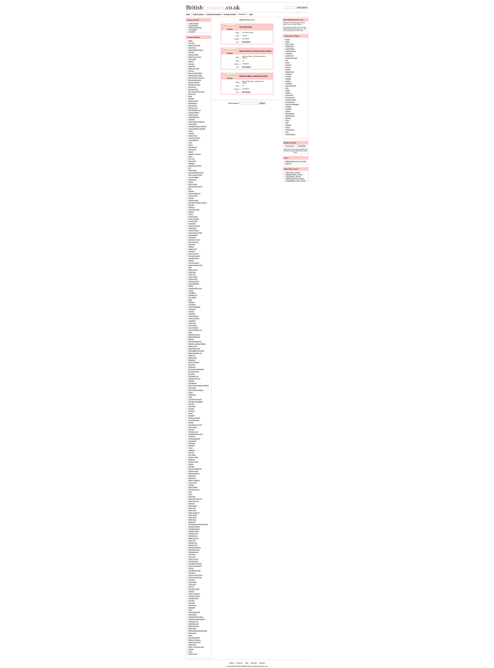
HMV (190, 267)
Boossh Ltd (192, 94)
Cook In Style (192, 135)
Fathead (191, 198)
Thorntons (191, 580)
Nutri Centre (192, 388)
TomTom (191, 587)
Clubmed (191, 133)
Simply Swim (192, 517)
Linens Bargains (193, 316)
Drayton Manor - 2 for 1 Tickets (296, 180)
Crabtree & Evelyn (194, 138)
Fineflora (191, 212)
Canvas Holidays (193, 112)
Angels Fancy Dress (194, 57)
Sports (288, 127)
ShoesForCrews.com (195, 499)
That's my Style (193, 559)
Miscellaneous (290, 113)
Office (287, 120)
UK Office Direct (193, 598)
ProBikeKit (191, 450)
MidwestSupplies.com (195, 353)
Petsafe (190, 422)
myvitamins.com (193, 376)
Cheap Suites (192, 124)
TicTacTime (192, 584)
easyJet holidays (193, 177)
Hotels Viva (192, 274)
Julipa (190, 300)
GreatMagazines (193, 258)
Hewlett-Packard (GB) (195, 265)
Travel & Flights (290, 134)
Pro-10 (190, 448)
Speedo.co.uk (192, 543)
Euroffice (191, 191)
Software (288, 125)
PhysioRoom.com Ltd (195, 425)
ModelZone (191, 360)
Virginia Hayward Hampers (196, 619)
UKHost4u (191, 603)
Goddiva (191, 246)
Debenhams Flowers (194, 165)
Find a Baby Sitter (194, 209)
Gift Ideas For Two (194, 239)
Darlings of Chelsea (194, 154)
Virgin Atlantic (192, 614)
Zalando (190, 649)
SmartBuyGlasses (194, 529)
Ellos (189, 189)
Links (251, 14)
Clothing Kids (290, 46)
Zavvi (190, 651)
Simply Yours (192, 519)
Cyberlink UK (192, 147)
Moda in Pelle (192, 357)
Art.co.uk (191, 64)
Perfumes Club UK (194, 418)
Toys (287, 132)
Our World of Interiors (195, 399)
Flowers (288, 69)
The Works (191, 573)
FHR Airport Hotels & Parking (197, 202)
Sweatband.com (193, 552)
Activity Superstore (194, 45)
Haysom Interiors (193, 263)
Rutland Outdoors (194, 473)
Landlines (289, 109)
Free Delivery (193, 29)
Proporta (191, 452)
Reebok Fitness (193, 462)
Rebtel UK (191, 459)
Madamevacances (194, 334)
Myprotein (191, 374)
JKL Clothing (192, 297)
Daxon (190, 156)
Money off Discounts (195, 27)
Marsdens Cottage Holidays (197, 344)
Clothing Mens (290, 48)
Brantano (191, 98)
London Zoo (192, 323)
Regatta (190, 464)
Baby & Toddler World (195, 73)
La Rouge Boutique (194, 307)
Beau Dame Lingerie (194, 80)
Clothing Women (291, 51)
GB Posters (192, 237)
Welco (190, 635)
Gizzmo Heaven (193, 242)
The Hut (190, 568)
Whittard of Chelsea (194, 640)
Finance (288, 67)
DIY (287, 60)
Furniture (288, 76)
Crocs (190, 142)
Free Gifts (192, 31)
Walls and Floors (193, 626)
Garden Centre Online (195, 233)
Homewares (289, 95)
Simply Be (191, 503)
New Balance (192, 383)
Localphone (192, 320)
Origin (190, 397)
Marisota (191, 339)
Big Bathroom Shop (194, 84)
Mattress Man (192, 346)
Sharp (190, 494)
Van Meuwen (192, 605)
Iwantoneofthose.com (195, 288)
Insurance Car (290, 97)
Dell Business (192, 170)
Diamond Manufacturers (196, 172)
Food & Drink (290, 72)
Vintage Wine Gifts (194, 612)
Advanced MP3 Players (195, 50)
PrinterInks (191, 443)
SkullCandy (192, 522)
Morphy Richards (193, 362)
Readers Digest (193, 457)
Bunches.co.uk (193, 108)
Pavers (190, 413)
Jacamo (190, 290)
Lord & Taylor (192, 325)
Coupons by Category (213, 14)
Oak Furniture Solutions (195, 390)
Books (288, 42)
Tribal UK (191, 591)
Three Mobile (192, 582)
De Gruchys (192, 161)
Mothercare (192, 367)
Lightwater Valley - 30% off (294, 174)
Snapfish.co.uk (193, 533)
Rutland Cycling (193, 471)
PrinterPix (191, 445)
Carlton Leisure (193, 115)
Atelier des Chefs (193, 68)
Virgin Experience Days (195, 617)
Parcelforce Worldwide (195, 401)
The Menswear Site (194, 570)
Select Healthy (192, 487)
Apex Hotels (192, 59)
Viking (190, 610)
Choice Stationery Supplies (196, 128)
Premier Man (192, 441)
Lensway (191, 311)
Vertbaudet (191, 607)
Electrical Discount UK (195, 186)
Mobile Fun (191, 355)
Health (288, 90)
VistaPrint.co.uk (193, 621)
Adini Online (192, 47)
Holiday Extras (193, 270)
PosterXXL (191, 436)
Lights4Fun (191, 314)
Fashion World (192, 196)
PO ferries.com (193, 432)
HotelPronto (192, 272)
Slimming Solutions (194, 526)
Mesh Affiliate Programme (196, 351)
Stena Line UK (192, 545)
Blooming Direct (193, 89)
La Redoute (192, 304)
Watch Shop (192, 628)
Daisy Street (192, 149)
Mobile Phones (290, 116)
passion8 (191, 408)
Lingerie (288, 111)
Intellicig (190, 286)
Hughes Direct (192, 279)
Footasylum (192, 223)
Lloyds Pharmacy (193, 318)
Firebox (190, 214)
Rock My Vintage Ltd (194, 469)
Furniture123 (192, 228)
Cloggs (190, 131)
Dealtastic (191, 163)
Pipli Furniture (192, 427)
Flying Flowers (193, 221)
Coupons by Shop (230, 14)
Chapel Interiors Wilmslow (196, 121)
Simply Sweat (192, 515)
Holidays (288, 92)
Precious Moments (194, 438)
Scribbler (191, 485)
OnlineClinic (192, 395)
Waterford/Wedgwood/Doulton (197, 630)
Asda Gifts (191, 66)
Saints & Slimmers (194, 480)
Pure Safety (192, 455)
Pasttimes (191, 411)
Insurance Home (291, 99)
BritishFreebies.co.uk (292, 161)
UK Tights (191, 600)
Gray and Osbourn (194, 256)
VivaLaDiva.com (193, 624)
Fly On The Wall (193, 219)
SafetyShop (192, 475)
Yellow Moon (192, 644)
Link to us (288, 163)
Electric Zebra (192, 184)
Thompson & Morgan (195, 577)
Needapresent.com (194, 378)
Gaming (288, 81)
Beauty (288, 39)
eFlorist (190, 182)
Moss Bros (191, 364)
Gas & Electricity (291, 86)
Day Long (191, 159)
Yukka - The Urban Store (196, 647)
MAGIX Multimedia (194, 337)
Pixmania (191, 429)
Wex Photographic (194, 637)
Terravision (191, 554)
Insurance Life (290, 102)
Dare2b (190, 152)
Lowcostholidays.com (195, 330)
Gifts (287, 88)
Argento (190, 61)
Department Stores (291, 58)
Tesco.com (191, 556)
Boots (190, 96)
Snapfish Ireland (193, 531)
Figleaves (191, 207)
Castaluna (191, 119)
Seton (190, 492)
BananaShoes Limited (195, 75)
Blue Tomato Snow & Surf (196, 91)
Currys (190, 145)
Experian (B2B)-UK (194, 193)
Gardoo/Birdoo (193, 235)
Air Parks (191, 52)
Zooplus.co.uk (192, 654)
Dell (189, 168)
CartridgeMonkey (193, 117)
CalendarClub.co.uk (194, 110)
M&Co (190, 332)
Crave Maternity (193, 140)
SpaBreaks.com (193, 538)
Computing (289, 53)
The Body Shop (193, 561)
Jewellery (289, 106)
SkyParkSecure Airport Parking (198, 524)
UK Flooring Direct (194, 596)
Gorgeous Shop (193, 253)
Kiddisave (191, 302)
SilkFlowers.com (193, 501)
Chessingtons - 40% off (293, 176)
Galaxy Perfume (193, 230)
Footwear (289, 74)
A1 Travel (191, 43)
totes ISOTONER (193, 589)
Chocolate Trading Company (197, 126)
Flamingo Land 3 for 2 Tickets (295, 178)
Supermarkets (290, 129)
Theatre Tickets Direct (195, 575)
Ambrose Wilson (193, 54)
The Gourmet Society (195, 566)
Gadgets (288, 79)
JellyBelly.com (192, 295)
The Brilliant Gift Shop (195, 563)
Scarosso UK (192, 482)
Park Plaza (191, 406)
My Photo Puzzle (193, 371)
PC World (191, 415)
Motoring (288, 118)
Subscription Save (194, 550)
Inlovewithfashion (193, 283)
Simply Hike (192, 508)
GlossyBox (191, 244)
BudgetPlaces (192, 103)
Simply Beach (192, 506)
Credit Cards (290, 55)
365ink (190, 41)
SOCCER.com (193, 536)
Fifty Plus (191, 205)
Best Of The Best (193, 82)
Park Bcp (191, 404)
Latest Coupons (198, 14)
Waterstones (192, 633)
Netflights (191, 381)
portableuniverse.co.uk (195, 434)
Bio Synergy (192, 87)
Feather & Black (193, 200)
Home (188, 14)
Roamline (191, 466)
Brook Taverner (193, 101)
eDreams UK (192, 179)
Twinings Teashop (194, 593)
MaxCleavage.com (194, 348)
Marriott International (194, 341)
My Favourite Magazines (196, 369)
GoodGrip (191, 251)
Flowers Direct (193, 216)
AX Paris (191, 71)
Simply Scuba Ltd (193, 513)
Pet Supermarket (193, 420)
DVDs (287, 62)
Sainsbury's (192, 478)
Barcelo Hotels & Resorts (196, 78)
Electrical (288, 65)
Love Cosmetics (193, 327)
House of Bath (192, 277)
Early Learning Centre (195, 175)
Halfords (191, 260)
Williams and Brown (194, 642)
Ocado (190, 392)
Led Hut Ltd (192, 309)
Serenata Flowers (194, 489)
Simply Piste (192, 510)
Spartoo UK (192, 540)
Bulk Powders (192, 105)
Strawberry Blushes (194, 547)
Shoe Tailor (191, 496)
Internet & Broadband (292, 104)
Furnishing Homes (194, 226)
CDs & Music (290, 44)
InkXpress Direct (193, 281)
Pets (287, 123)
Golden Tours (192, 249)
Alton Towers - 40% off (293, 172)
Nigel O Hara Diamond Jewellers (198, 385)
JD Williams (192, 293)
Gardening (289, 83)
